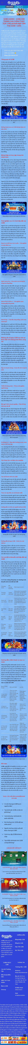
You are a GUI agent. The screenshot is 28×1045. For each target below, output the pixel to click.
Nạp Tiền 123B (19, 946)
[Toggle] (2, 804)
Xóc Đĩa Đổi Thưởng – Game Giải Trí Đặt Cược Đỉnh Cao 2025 (14, 895)
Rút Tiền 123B (19, 950)
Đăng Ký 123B (19, 943)
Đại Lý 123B (4, 986)
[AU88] (14, 1038)
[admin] (14, 2)
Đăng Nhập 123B (20, 939)
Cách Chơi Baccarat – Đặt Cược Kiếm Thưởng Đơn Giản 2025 (14, 868)
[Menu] (2, 3)
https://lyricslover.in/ (21, 972)
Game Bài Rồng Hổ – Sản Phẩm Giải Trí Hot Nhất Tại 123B (14, 921)
